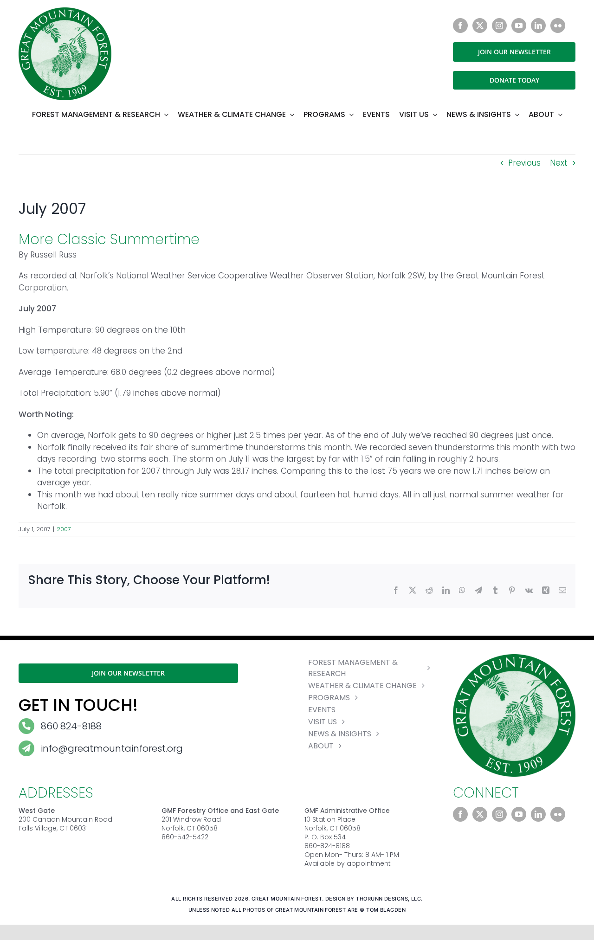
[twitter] (479, 25)
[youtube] (518, 25)
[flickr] (557, 25)
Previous (524, 162)
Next (559, 162)
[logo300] (65, 11)
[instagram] (499, 25)
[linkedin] (538, 25)
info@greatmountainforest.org (112, 748)
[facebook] (460, 25)
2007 (64, 529)
